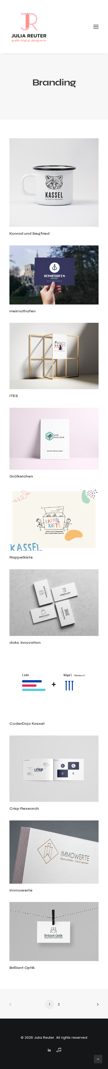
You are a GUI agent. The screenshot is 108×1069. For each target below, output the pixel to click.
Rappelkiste (21, 557)
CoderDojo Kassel (27, 723)
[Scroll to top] (98, 1058)
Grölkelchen (21, 476)
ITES (13, 396)
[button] (54, 182)
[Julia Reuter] (29, 26)
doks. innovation (25, 642)
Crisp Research (24, 808)
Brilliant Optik (22, 967)
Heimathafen (22, 311)
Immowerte (21, 890)
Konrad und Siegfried (29, 233)
